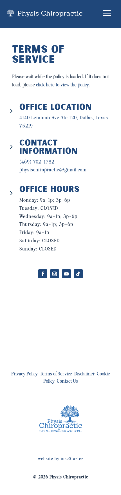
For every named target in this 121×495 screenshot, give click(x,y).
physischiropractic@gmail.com (53, 170)
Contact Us (67, 381)
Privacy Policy (24, 374)
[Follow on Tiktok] (78, 273)
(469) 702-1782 (36, 162)
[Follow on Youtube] (66, 273)
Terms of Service (56, 374)
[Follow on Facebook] (42, 273)
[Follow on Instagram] (54, 273)
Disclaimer (84, 374)
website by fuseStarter (60, 459)
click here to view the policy (62, 85)
